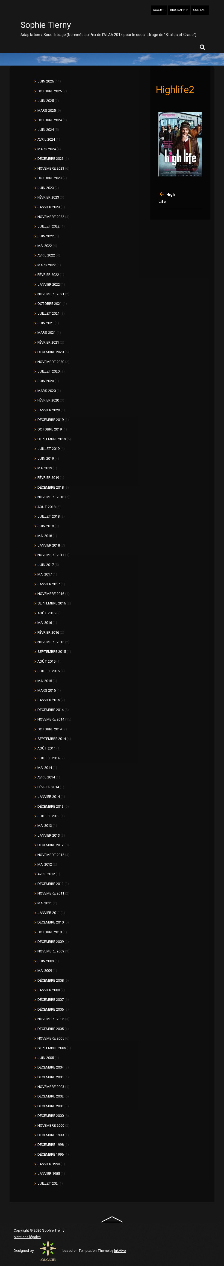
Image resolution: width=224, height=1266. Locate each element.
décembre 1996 (50, 1154)
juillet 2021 (48, 313)
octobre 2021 (49, 304)
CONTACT (200, 10)
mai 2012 (44, 864)
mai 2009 (44, 971)
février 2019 (48, 478)
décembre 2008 (50, 980)
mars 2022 (46, 265)
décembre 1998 (50, 1145)
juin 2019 (45, 458)
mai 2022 (44, 246)
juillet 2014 (48, 758)
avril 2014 (46, 777)
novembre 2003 (50, 1087)
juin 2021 (45, 323)
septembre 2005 (51, 1048)
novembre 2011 (50, 893)
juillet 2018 (48, 516)
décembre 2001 (50, 1106)
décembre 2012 (50, 845)
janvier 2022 (48, 284)
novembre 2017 (50, 555)
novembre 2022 (50, 217)
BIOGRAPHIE (179, 10)
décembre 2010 (50, 922)
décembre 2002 (50, 1096)
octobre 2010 (49, 932)
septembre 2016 (51, 603)
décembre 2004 (50, 1067)
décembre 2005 (50, 1029)
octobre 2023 (49, 178)
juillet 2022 (48, 226)
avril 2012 (46, 874)
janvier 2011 (48, 913)
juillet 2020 (48, 371)
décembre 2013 (50, 806)
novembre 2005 (50, 1038)
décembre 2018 (50, 487)
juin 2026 (45, 81)
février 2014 (48, 787)
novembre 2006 (50, 1019)
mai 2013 (44, 826)
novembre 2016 (50, 594)
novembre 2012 (50, 855)
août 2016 (46, 613)
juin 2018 (45, 526)
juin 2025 (45, 101)
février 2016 (48, 632)
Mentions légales (27, 1237)
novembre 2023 (50, 168)
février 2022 (48, 275)
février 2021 (48, 342)
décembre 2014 (50, 710)
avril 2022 (46, 255)
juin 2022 (45, 236)
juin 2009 (45, 961)
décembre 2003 (50, 1077)
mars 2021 (46, 332)
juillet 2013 (48, 816)
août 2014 (46, 748)
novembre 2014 (50, 719)
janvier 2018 (48, 545)
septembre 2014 (51, 739)
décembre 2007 (50, 1000)
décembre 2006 (50, 1009)
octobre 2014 (49, 729)
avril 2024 (46, 139)
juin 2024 (45, 130)
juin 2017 (45, 565)
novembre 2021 (50, 294)
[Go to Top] (112, 1219)
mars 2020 (46, 391)
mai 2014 (44, 768)
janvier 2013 (48, 835)
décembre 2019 (50, 420)
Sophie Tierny (45, 25)
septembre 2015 (51, 652)
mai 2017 (44, 574)
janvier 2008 (48, 990)
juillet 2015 (48, 671)
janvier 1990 (48, 1164)
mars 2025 (46, 110)
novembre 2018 (50, 497)
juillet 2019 (48, 449)
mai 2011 (44, 903)
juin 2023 (45, 188)
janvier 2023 (48, 207)
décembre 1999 (50, 1135)
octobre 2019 (49, 429)
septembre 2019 (51, 439)
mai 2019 (44, 468)
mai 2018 (44, 536)
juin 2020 (45, 381)
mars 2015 (46, 690)
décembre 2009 (50, 942)
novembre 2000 (50, 1125)
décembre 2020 (50, 352)
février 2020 (48, 400)
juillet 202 (47, 1183)
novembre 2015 (50, 642)
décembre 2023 (50, 159)
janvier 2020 (48, 410)
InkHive (120, 1251)
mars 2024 (46, 149)
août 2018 (46, 507)
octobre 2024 (49, 120)
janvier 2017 (48, 584)
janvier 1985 (48, 1173)
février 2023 (48, 197)
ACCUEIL (159, 10)
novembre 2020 (50, 362)
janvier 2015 (48, 700)
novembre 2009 (50, 951)
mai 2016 (44, 623)
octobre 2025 (49, 91)
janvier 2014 (48, 797)
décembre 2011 (50, 884)
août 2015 (46, 661)
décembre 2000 (50, 1116)
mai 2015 (44, 681)
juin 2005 (45, 1058)
